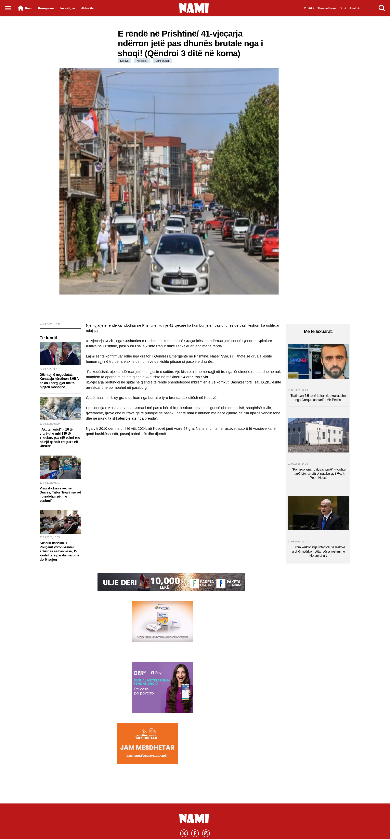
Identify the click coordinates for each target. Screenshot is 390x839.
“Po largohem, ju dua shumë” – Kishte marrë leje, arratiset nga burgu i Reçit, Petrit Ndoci (318, 473)
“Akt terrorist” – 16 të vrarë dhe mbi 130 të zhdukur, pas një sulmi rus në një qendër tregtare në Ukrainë (60, 438)
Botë (343, 8)
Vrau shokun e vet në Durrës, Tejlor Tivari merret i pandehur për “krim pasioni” (60, 494)
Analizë (354, 8)
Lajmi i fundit (162, 60)
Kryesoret (142, 60)
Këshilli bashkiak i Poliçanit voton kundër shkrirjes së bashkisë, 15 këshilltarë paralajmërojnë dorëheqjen (59, 551)
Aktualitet (88, 8)
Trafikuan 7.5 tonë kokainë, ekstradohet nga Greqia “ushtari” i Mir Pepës (318, 398)
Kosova (124, 60)
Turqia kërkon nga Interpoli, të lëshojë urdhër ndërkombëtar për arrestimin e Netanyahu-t (318, 551)
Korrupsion (46, 8)
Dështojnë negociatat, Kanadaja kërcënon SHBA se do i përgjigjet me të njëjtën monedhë (59, 381)
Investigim (67, 8)
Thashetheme (326, 8)
